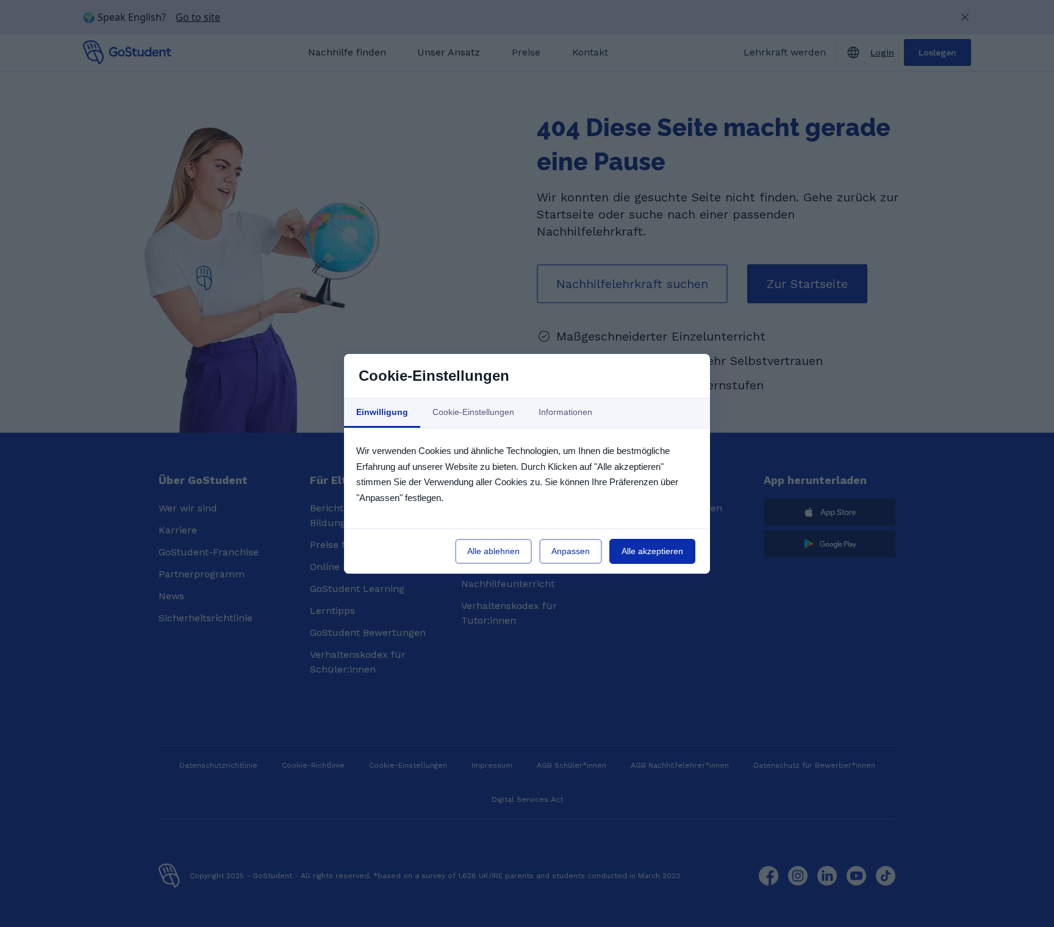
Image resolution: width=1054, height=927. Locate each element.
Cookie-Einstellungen (473, 412)
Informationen (565, 412)
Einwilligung (382, 412)
